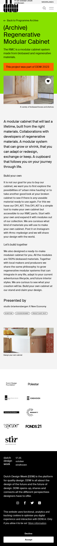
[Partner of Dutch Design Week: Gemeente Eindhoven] (33, 398)
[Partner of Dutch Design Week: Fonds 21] (33, 426)
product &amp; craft (40, 313)
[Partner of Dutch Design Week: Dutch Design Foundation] (11, 384)
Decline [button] (28, 533)
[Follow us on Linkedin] (39, 503)
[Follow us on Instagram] (17, 503)
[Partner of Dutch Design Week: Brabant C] (33, 412)
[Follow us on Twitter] (32, 503)
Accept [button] (28, 539)
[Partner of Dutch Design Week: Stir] (11, 440)
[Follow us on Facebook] (25, 503)
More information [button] (37, 523)
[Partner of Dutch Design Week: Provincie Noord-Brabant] (11, 412)
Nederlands (48, 2)
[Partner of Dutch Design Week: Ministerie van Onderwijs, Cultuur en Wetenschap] (11, 398)
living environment (22, 313)
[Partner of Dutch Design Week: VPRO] (11, 426)
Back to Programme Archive (22, 20)
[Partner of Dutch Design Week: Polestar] (33, 384)
